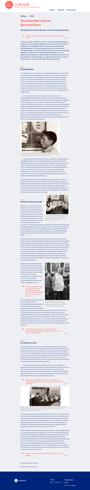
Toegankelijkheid (68, 480)
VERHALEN (61, 10)
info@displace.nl (58, 482)
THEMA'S (52, 10)
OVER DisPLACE (71, 10)
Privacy (66, 482)
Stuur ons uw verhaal (70, 485)
